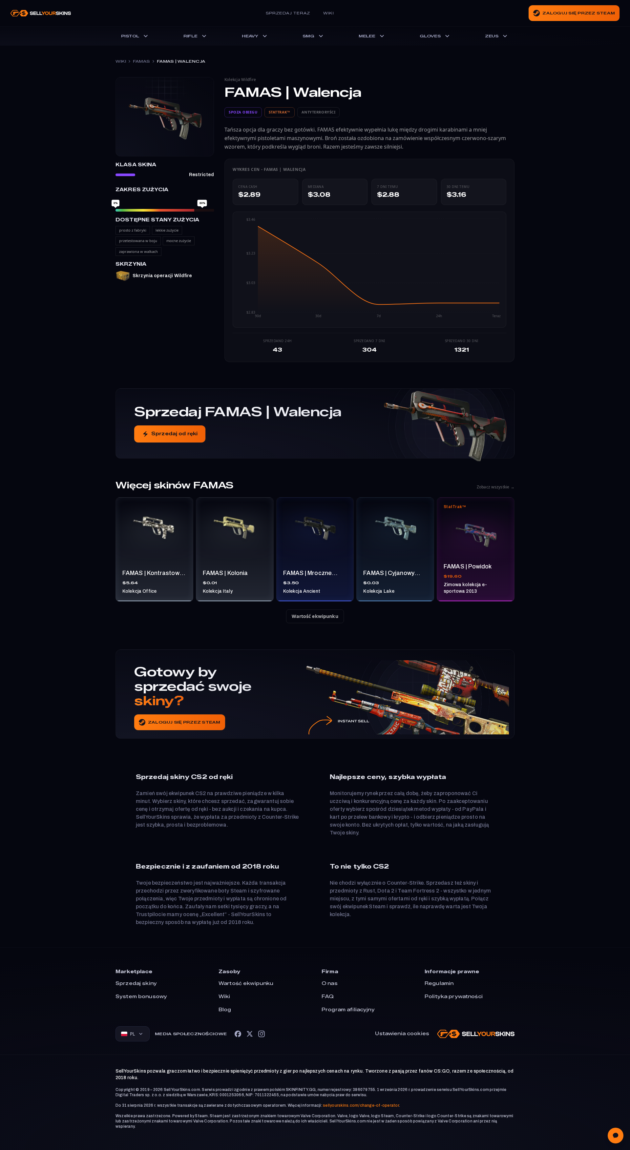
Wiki (328, 13)
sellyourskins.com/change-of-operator (361, 1105)
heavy (250, 35)
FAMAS (141, 61)
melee (367, 35)
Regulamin (439, 983)
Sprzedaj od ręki (174, 434)
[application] (369, 269)
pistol (130, 35)
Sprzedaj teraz (288, 13)
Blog (225, 1010)
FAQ (328, 996)
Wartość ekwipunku (315, 616)
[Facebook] (238, 1034)
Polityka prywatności (454, 996)
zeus (491, 35)
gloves (430, 35)
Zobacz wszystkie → (495, 487)
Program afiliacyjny (348, 1010)
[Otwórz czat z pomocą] (615, 1135)
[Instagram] (261, 1034)
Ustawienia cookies (402, 1034)
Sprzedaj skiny (136, 983)
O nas (330, 983)
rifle (190, 35)
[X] (249, 1034)
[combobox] (133, 1033)
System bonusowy (141, 996)
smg (308, 35)
